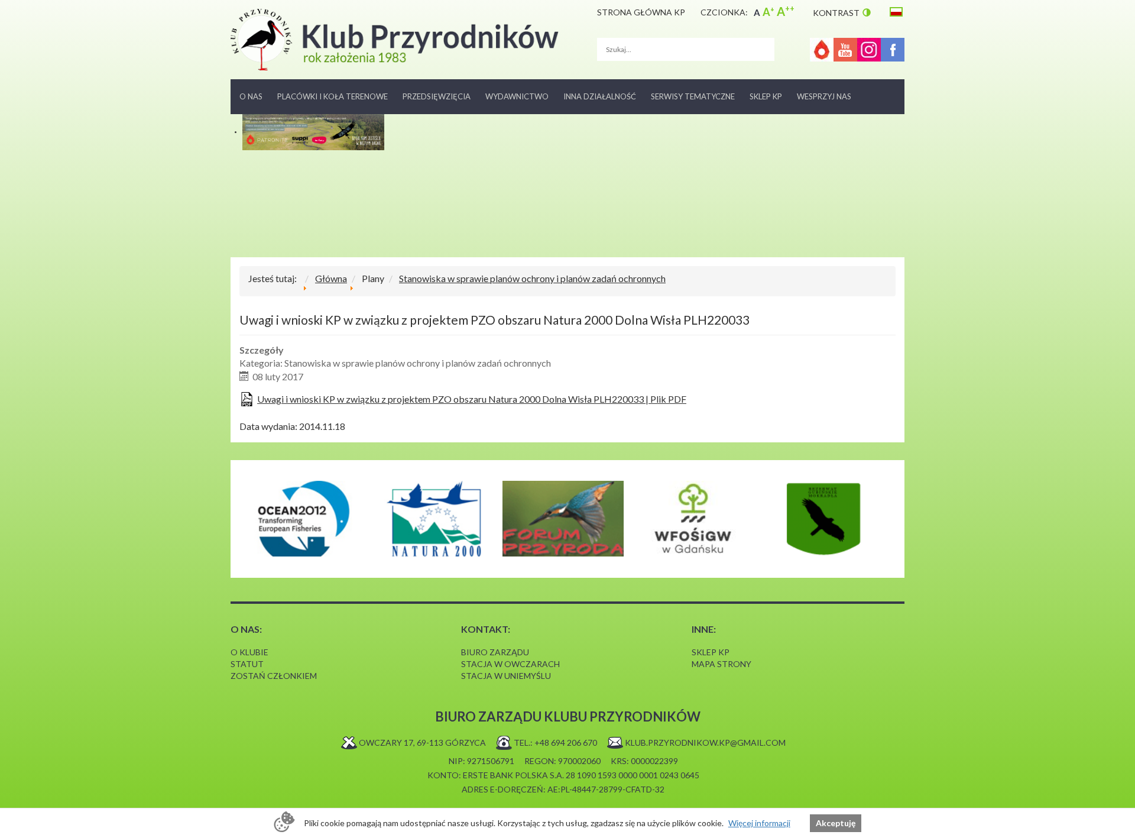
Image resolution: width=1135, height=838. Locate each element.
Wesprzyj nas (824, 96)
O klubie (249, 652)
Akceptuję (835, 823)
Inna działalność (599, 96)
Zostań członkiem (274, 676)
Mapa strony (721, 664)
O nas (250, 96)
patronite (822, 50)
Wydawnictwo (517, 96)
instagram (869, 50)
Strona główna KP (641, 12)
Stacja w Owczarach (510, 664)
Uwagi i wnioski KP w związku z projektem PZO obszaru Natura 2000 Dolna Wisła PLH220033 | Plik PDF (471, 399)
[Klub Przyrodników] (395, 39)
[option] (303, 518)
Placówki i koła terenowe (332, 96)
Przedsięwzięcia (437, 96)
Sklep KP (766, 96)
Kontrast (836, 13)
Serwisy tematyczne (693, 96)
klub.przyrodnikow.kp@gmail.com (705, 742)
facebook (892, 50)
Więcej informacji (759, 823)
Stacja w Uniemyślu (506, 676)
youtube (845, 50)
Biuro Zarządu (495, 652)
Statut (247, 664)
